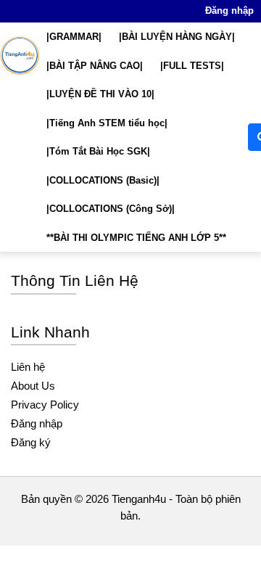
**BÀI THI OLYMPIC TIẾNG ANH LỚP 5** (136, 237)
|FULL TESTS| (192, 65)
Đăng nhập (229, 10)
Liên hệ (28, 367)
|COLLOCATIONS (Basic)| (103, 180)
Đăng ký (31, 442)
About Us (33, 386)
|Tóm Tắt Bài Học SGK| (98, 151)
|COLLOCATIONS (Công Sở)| (110, 208)
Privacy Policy (45, 404)
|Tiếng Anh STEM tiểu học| (106, 123)
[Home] (19, 55)
